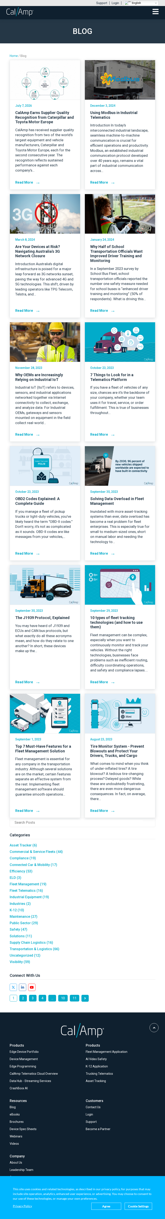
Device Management (24, 1059)
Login (115, 3)
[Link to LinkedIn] (22, 987)
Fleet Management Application (106, 1051)
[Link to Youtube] (31, 987)
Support (101, 3)
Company (17, 1156)
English (136, 3)
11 (74, 998)
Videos (14, 1143)
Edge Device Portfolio (24, 1051)
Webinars (16, 1136)
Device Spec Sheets (23, 1129)
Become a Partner (98, 1129)
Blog (13, 1107)
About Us (16, 1162)
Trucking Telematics (99, 1073)
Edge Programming (23, 1066)
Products (17, 1045)
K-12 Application (97, 1066)
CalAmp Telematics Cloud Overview (34, 1073)
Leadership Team (21, 1170)
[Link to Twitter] (13, 987)
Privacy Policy (22, 1206)
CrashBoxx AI (19, 1088)
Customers (94, 1101)
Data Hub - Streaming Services (30, 1081)
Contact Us (93, 1107)
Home (14, 56)
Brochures (17, 1121)
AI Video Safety (96, 1059)
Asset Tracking (96, 1081)
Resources (18, 1101)
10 (63, 998)
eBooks (15, 1114)
